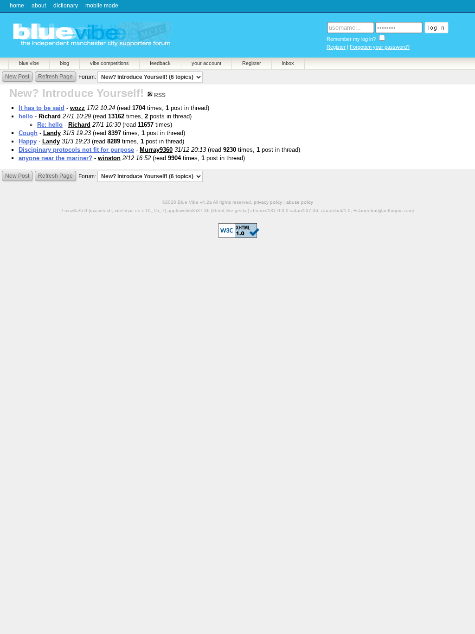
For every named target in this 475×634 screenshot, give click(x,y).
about (39, 5)
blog (64, 63)
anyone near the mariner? (55, 158)
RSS (159, 95)
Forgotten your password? (380, 47)
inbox (288, 63)
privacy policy (268, 202)
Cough (28, 132)
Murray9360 (156, 149)
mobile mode (101, 5)
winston (109, 158)
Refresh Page (55, 76)
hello (26, 116)
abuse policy (299, 202)
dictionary (65, 5)
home (17, 5)
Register (336, 47)
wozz (77, 107)
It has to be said (41, 107)
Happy (28, 141)
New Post (17, 76)
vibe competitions (109, 63)
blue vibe (29, 63)
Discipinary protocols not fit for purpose (76, 149)
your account (206, 63)
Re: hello (50, 124)
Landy (52, 132)
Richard (50, 116)
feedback (160, 63)
